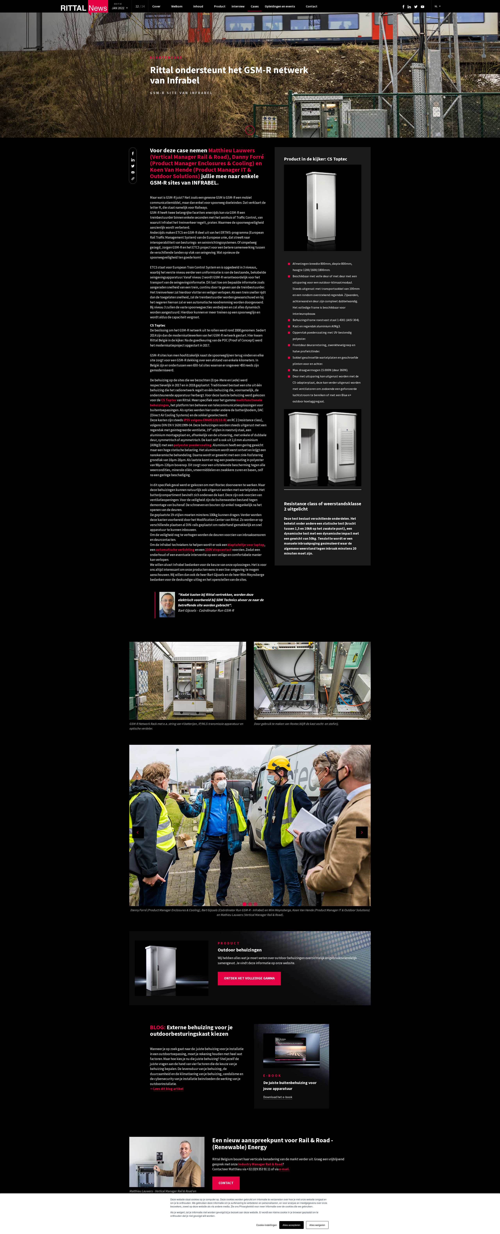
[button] (244, 904)
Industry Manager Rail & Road (260, 1164)
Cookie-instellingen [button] (266, 1225)
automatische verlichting (175, 549)
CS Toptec (168, 400)
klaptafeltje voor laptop (246, 545)
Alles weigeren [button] (317, 1225)
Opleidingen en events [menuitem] (280, 6)
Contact (226, 1183)
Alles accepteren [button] (291, 1225)
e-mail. (284, 1169)
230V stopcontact (218, 549)
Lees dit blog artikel (168, 1089)
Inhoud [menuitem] (198, 6)
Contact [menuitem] (311, 6)
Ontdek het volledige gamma (249, 978)
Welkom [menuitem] (176, 6)
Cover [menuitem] (156, 6)
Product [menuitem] (219, 6)
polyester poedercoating (193, 445)
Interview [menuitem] (238, 6)
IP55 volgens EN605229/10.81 (205, 420)
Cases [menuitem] (255, 6)
